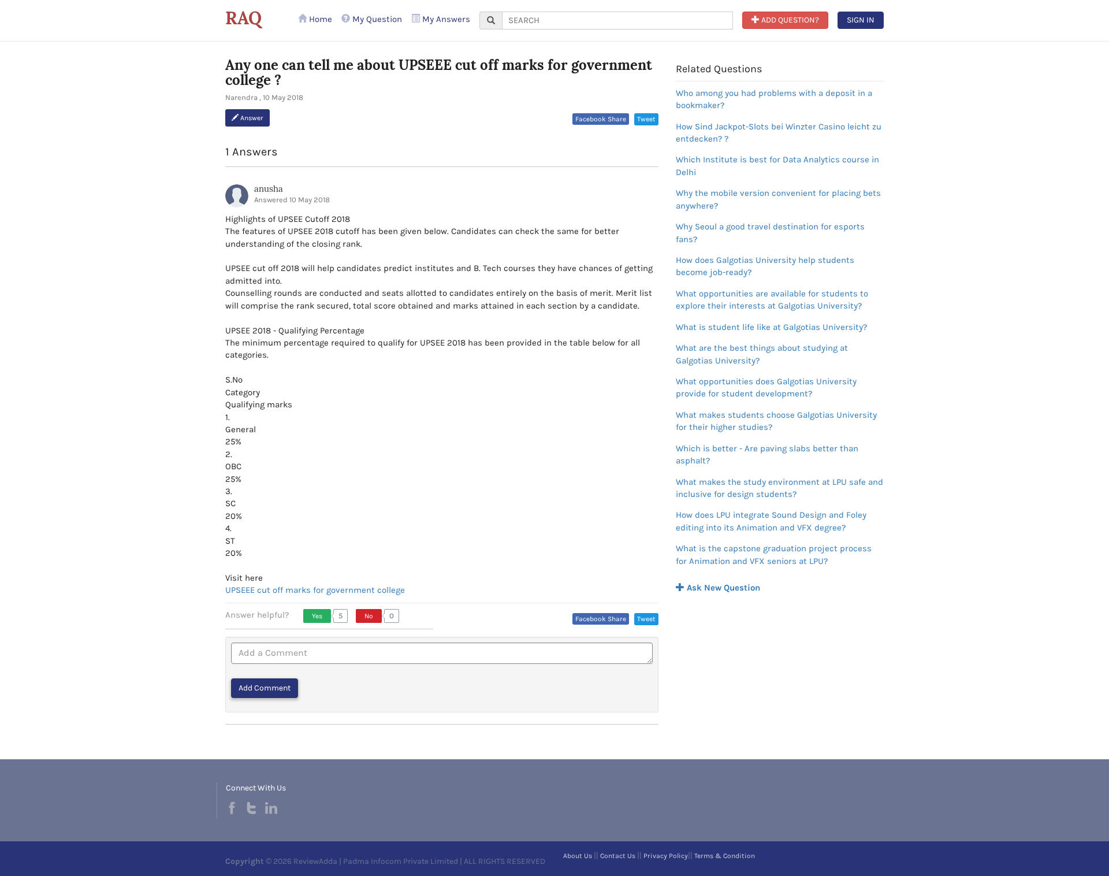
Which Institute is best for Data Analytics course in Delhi (777, 165)
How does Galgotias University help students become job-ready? (765, 266)
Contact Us (617, 856)
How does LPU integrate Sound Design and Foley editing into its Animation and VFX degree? (771, 521)
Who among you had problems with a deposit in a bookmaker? (774, 99)
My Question (376, 19)
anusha (268, 188)
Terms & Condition (724, 856)
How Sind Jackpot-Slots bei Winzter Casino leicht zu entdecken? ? (778, 132)
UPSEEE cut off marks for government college (315, 590)
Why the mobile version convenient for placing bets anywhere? (778, 199)
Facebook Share (600, 119)
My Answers (445, 19)
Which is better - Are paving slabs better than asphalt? (767, 454)
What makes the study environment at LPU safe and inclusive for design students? (779, 488)
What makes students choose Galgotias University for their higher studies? (776, 421)
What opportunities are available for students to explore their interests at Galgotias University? (772, 299)
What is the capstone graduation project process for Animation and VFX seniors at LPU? (774, 554)
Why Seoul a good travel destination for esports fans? (770, 232)
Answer (251, 118)
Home (319, 19)
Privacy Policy (665, 856)
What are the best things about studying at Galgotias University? (762, 354)
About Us (577, 856)
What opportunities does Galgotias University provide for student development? (766, 387)
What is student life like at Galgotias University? (771, 327)
